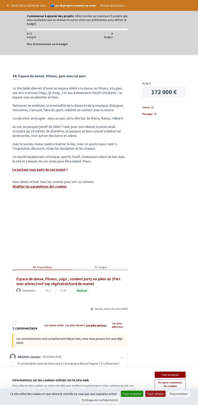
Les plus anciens (96, 325)
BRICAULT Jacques (29, 356)
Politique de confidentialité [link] (100, 400)
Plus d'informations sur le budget (47, 44)
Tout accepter (170, 374)
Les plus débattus (117, 325)
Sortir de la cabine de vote (28, 5)
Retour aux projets (112, 5)
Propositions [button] (44, 267)
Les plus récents (75, 325)
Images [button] (103, 267)
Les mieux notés (54, 325)
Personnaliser (178, 394)
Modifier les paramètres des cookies (40, 186)
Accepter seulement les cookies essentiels (170, 386)
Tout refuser (155, 394)
